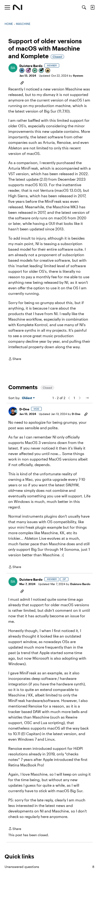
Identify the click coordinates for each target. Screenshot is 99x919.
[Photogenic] (22, 71)
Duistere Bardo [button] (31, 66)
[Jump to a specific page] (87, 398)
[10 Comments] (41, 71)
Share (14, 359)
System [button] (78, 75)
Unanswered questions (49, 867)
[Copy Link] (22, 82)
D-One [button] (24, 409)
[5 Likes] (48, 71)
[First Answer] (35, 71)
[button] (12, 67)
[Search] (84, 7)
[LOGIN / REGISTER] (92, 7)
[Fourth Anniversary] (28, 71)
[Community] (17, 7)
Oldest (27, 398)
